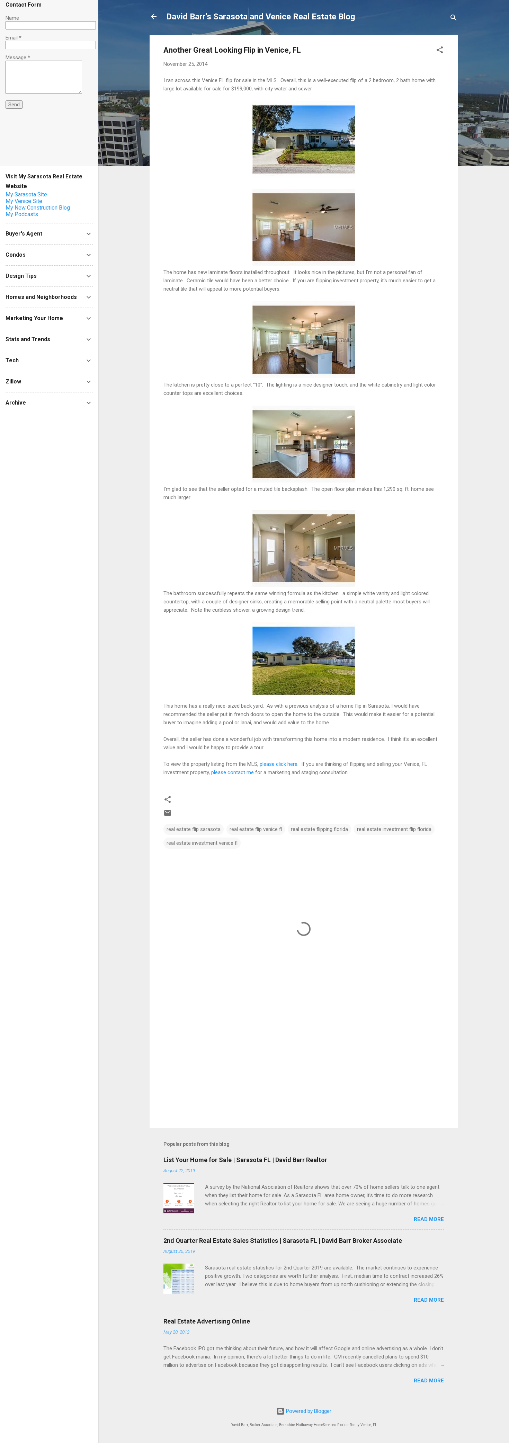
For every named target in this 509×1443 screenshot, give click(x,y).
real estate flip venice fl (256, 829)
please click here (278, 764)
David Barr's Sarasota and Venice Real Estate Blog (260, 16)
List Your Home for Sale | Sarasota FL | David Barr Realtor (245, 1159)
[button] (440, 51)
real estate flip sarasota (194, 829)
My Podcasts (22, 214)
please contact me (232, 772)
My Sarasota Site (26, 194)
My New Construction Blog (38, 207)
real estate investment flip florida (394, 829)
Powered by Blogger (308, 1411)
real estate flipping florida (319, 829)
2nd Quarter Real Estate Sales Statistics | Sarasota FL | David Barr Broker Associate (282, 1240)
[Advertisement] (303, 1063)
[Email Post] (167, 815)
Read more (429, 1219)
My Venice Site (24, 201)
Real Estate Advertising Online (206, 1321)
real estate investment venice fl (202, 843)
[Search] (453, 18)
